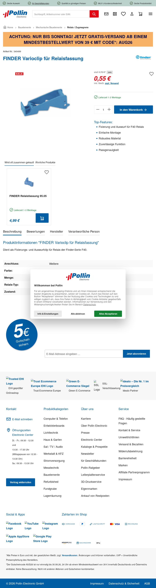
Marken (123, 465)
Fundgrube (50, 489)
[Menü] (151, 14)
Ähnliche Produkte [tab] (45, 162)
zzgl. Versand (112, 83)
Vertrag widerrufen (20, 482)
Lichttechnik (51, 432)
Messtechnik (51, 467)
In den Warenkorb (132, 110)
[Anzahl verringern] (97, 109)
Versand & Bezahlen (131, 444)
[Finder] (144, 59)
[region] (45, 102)
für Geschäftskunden (93, 460)
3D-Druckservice (91, 482)
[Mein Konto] (131, 13)
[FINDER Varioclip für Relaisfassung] (45, 102)
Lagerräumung (52, 496)
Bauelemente (52, 474)
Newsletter (87, 453)
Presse (85, 432)
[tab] (12, 231)
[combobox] (61, 14)
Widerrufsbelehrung (130, 451)
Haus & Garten (53, 439)
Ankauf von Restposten (95, 496)
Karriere (86, 418)
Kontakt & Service (129, 430)
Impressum (125, 479)
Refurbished (51, 482)
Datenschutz (64, 360)
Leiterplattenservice (93, 474)
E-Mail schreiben (22, 419)
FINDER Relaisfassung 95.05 (28, 196)
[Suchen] (94, 14)
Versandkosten (69, 555)
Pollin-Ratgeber (90, 467)
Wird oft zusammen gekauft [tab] (19, 162)
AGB (147, 583)
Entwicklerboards (54, 425)
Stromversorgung (54, 460)
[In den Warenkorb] (42, 218)
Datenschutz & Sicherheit (124, 583)
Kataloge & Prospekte (94, 446)
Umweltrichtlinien (129, 437)
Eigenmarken (89, 489)
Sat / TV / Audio (53, 446)
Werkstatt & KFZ (54, 453)
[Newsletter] (106, 13)
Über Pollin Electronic (94, 425)
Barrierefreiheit (127, 458)
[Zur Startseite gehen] (15, 14)
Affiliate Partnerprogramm (134, 472)
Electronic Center (91, 439)
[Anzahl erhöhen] (109, 109)
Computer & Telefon (56, 418)
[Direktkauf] (114, 13)
